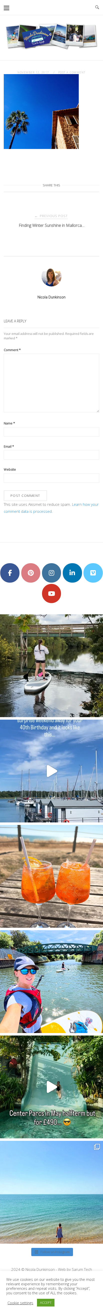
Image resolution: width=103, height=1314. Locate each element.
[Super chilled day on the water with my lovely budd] (51, 981)
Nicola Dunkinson (52, 297)
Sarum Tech (82, 1269)
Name (9, 423)
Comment (12, 350)
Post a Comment (72, 72)
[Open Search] (97, 7)
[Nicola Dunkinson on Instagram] (51, 573)
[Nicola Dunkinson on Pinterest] (30, 573)
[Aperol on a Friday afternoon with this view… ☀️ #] (51, 876)
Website (10, 469)
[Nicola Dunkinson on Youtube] (51, 593)
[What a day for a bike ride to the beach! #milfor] (51, 1192)
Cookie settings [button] (20, 1303)
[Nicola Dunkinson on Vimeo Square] (93, 573)
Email (9, 446)
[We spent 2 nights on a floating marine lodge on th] (51, 771)
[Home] (51, 48)
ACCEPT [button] (46, 1302)
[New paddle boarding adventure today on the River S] (51, 665)
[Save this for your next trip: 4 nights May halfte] (51, 1087)
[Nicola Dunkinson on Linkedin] (72, 573)
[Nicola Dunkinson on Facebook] (10, 573)
